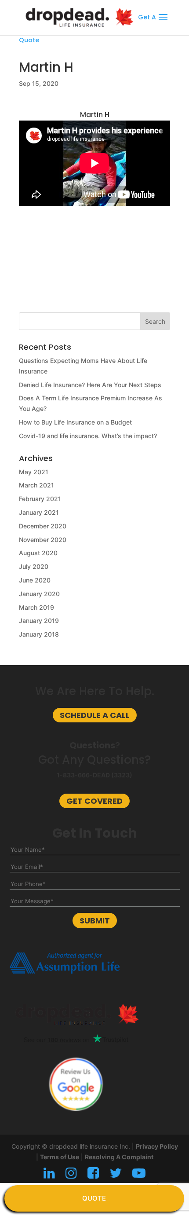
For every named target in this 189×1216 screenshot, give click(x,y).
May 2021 (33, 472)
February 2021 (40, 498)
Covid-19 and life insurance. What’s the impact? (88, 436)
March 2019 (36, 607)
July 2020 (33, 566)
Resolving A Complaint (119, 1157)
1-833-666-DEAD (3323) (94, 775)
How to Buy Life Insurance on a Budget (75, 422)
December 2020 (42, 526)
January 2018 (39, 634)
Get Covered (94, 800)
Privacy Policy (157, 1146)
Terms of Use (59, 1157)
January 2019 (39, 620)
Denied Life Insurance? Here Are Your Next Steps (90, 384)
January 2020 (39, 593)
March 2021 (36, 485)
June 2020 (35, 580)
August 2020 (38, 553)
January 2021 (39, 512)
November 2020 (42, 539)
